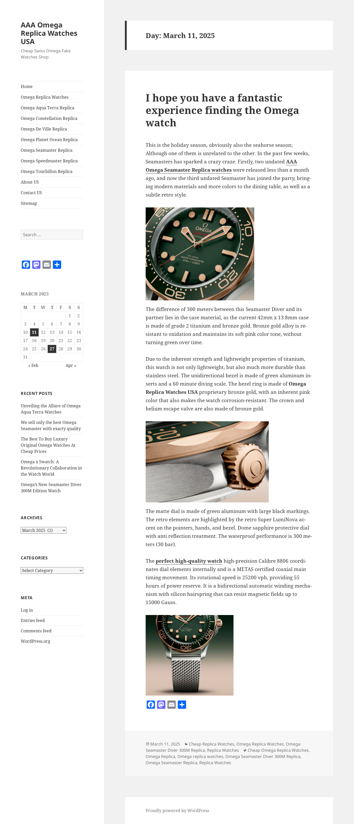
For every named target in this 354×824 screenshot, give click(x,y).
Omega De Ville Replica (44, 129)
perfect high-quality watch (189, 561)
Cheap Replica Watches (211, 744)
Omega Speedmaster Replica (49, 161)
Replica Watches (223, 750)
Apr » (71, 365)
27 (52, 349)
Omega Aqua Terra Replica (47, 108)
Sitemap (29, 203)
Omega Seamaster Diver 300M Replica (262, 756)
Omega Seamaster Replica (47, 150)
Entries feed (33, 620)
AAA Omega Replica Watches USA (49, 33)
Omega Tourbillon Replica (47, 171)
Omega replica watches (200, 756)
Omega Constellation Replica (49, 118)
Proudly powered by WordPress (177, 810)
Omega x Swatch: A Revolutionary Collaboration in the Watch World (51, 468)
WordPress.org (35, 641)
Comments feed (36, 631)
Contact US (31, 193)
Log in (27, 610)
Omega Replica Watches (44, 97)
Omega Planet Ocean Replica (49, 139)
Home (27, 86)
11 (34, 332)
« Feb (33, 365)
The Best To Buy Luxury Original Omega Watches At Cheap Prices (48, 445)
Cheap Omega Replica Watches (278, 750)
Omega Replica (160, 756)
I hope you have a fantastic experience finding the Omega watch (222, 110)
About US (30, 182)
